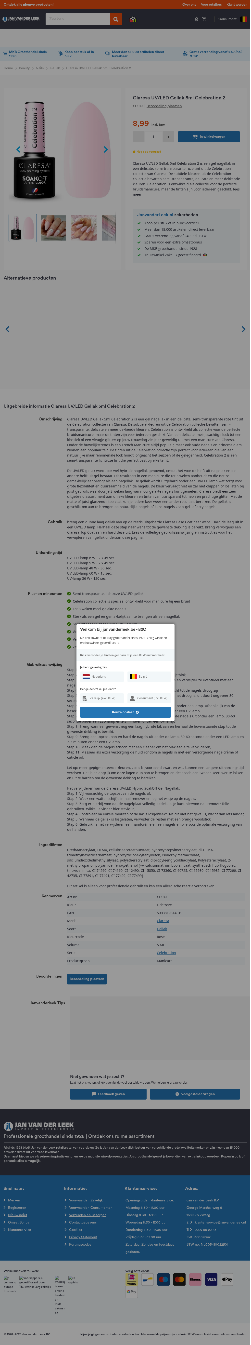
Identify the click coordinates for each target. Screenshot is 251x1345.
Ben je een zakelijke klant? (98, 689)
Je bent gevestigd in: (93, 667)
